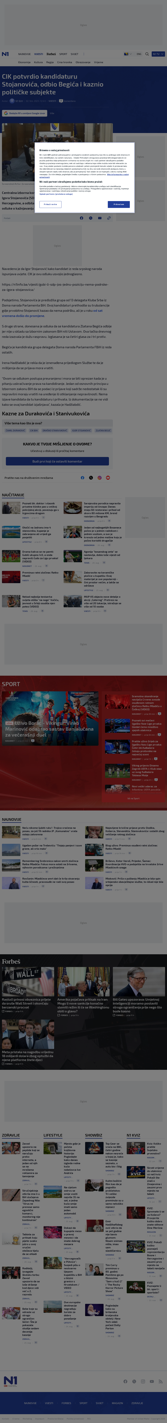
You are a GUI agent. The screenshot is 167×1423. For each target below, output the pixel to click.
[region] (85, 177)
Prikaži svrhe (50, 204)
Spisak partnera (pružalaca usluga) (56, 194)
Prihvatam (119, 204)
